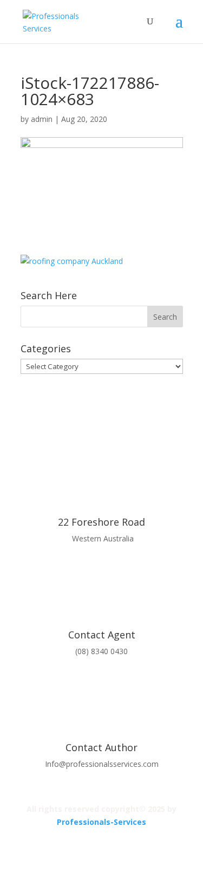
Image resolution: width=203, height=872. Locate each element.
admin (42, 119)
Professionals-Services (101, 822)
